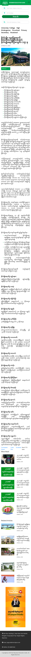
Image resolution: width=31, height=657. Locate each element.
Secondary (5, 32)
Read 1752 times (24, 448)
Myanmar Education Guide (17, 3)
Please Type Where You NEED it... (9, 10)
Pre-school (16, 30)
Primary (24, 30)
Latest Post (12, 448)
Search (15, 16)
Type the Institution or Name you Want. (11, 19)
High (18, 28)
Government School (4, 448)
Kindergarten (6, 30)
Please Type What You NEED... (9, 5)
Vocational (14, 32)
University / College (8, 28)
